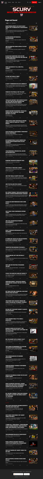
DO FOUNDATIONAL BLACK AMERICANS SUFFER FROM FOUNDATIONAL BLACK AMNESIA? (16, 141)
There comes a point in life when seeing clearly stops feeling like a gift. (16, 350)
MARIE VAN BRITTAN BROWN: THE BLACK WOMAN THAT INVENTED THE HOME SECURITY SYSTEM (16, 112)
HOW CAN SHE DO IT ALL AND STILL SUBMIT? (14, 67)
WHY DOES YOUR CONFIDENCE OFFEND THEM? (16, 212)
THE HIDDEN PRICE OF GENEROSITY (12, 77)
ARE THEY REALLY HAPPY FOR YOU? (15, 176)
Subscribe (34, 2)
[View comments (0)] (13, 34)
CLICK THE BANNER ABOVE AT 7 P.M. (12, 285)
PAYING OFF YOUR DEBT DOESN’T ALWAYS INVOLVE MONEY (16, 310)
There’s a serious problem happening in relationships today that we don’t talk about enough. (16, 224)
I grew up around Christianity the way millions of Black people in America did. (15, 170)
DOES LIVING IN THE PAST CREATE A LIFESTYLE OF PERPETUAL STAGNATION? (16, 442)
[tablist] (11, 23)
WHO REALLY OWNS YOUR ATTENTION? (13, 435)
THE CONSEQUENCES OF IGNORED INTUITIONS (14, 357)
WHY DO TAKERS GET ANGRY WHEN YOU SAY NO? (16, 451)
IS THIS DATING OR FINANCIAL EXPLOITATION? (13, 37)
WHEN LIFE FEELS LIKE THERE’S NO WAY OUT (14, 378)
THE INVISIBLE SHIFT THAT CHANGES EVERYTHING (15, 453)
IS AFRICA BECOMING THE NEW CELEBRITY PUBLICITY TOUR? (15, 50)
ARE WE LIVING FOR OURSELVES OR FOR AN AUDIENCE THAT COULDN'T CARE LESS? (17, 259)
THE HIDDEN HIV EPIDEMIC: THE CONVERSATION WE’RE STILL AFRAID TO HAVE (16, 275)
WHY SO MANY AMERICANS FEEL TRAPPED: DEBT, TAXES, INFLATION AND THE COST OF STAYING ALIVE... (16, 94)
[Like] (6, 97)
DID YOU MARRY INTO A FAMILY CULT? (15, 339)
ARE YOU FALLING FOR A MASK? (14, 184)
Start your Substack (18, 474)
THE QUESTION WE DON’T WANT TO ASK (13, 241)
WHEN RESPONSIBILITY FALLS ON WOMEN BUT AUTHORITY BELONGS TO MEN (16, 70)
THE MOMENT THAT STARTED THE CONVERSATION (15, 303)
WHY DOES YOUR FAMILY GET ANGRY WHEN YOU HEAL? (15, 416)
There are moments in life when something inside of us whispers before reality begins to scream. (15, 359)
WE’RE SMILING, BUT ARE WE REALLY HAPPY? (15, 256)
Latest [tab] (7, 23)
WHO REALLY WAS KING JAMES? (14, 167)
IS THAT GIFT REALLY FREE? (13, 76)
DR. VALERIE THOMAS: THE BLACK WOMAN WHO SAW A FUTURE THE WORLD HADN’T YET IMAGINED (16, 395)
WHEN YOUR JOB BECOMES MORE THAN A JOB (14, 387)
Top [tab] (10, 23)
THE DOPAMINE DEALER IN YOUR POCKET (16, 434)
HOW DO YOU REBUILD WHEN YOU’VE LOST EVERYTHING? (16, 376)
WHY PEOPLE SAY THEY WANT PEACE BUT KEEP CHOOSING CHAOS (16, 462)
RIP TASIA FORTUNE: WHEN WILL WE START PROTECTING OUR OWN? (17, 292)
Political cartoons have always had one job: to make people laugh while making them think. (16, 333)
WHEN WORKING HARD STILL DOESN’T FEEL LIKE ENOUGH (16, 233)
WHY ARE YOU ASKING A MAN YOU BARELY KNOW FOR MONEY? (16, 40)
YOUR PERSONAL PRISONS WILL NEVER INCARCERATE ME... (15, 151)
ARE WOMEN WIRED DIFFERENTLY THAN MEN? (14, 134)
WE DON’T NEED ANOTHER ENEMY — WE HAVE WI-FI (15, 267)
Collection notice (28, 471)
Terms (24, 471)
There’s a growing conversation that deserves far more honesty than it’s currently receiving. (15, 145)
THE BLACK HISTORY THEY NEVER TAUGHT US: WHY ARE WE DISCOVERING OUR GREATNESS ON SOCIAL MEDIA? (16, 101)
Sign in (39, 2)
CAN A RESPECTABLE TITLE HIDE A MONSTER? (14, 319)
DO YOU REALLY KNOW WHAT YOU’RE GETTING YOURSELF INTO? (16, 186)
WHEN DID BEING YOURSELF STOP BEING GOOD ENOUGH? (16, 366)
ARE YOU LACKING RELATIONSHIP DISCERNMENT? (14, 221)
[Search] (28, 2)
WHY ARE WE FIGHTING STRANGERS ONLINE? (15, 265)
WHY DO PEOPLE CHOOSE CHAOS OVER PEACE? (16, 459)
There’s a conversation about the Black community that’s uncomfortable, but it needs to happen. (16, 61)
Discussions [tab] (14, 23)
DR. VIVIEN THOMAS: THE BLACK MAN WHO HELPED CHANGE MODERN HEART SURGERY (17, 193)
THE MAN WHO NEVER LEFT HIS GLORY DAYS (14, 444)
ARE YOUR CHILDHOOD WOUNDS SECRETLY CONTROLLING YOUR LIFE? (17, 406)
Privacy (21, 471)
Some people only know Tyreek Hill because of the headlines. (17, 428)
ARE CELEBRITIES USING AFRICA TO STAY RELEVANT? (16, 47)
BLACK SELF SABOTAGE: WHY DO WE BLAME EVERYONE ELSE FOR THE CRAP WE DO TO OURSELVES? (16, 57)
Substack (16, 476)
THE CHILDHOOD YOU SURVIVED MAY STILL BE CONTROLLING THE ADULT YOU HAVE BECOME (14, 409)
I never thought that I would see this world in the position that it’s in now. (16, 313)
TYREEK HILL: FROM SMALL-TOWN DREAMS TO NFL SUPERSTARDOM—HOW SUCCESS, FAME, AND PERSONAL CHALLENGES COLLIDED (17, 426)
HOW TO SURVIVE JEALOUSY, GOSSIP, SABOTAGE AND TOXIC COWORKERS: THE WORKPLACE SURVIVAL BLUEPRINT (16, 385)
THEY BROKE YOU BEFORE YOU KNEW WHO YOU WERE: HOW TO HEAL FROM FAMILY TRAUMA (16, 418)
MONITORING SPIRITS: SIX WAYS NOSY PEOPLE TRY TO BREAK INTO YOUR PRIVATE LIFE (16, 27)
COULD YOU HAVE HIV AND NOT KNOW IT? (16, 273)
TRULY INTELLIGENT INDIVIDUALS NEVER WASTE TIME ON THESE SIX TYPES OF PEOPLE (16, 122)
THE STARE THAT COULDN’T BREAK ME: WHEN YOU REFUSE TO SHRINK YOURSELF (16, 301)
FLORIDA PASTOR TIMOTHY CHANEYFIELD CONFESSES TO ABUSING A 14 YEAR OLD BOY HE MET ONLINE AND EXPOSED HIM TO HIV (16, 322)
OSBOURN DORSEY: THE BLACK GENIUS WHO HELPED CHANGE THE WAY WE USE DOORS (16, 283)
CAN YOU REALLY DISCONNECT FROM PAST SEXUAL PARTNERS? (17, 132)
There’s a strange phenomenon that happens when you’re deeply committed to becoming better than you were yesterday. (16, 215)
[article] (21, 30)
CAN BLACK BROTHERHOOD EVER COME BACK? (16, 202)
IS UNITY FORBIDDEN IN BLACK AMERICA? (16, 83)
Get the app (27, 474)
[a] (33, 28)
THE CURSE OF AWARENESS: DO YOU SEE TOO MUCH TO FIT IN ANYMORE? (16, 347)
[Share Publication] (30, 2)
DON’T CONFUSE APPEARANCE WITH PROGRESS (15, 231)
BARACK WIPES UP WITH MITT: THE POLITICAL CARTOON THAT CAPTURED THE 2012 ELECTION (17, 330)
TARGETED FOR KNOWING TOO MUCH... (15, 247)
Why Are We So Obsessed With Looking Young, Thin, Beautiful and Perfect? (15, 369)
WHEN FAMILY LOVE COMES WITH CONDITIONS (14, 340)
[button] (5, 2)
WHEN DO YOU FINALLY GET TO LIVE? (15, 92)
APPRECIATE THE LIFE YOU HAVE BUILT (13, 162)
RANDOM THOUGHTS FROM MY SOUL (15, 160)
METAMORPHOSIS (9, 115)
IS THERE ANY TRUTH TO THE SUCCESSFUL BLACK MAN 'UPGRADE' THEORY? (16, 239)
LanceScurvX (11, 32)
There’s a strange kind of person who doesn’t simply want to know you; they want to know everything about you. (16, 31)
